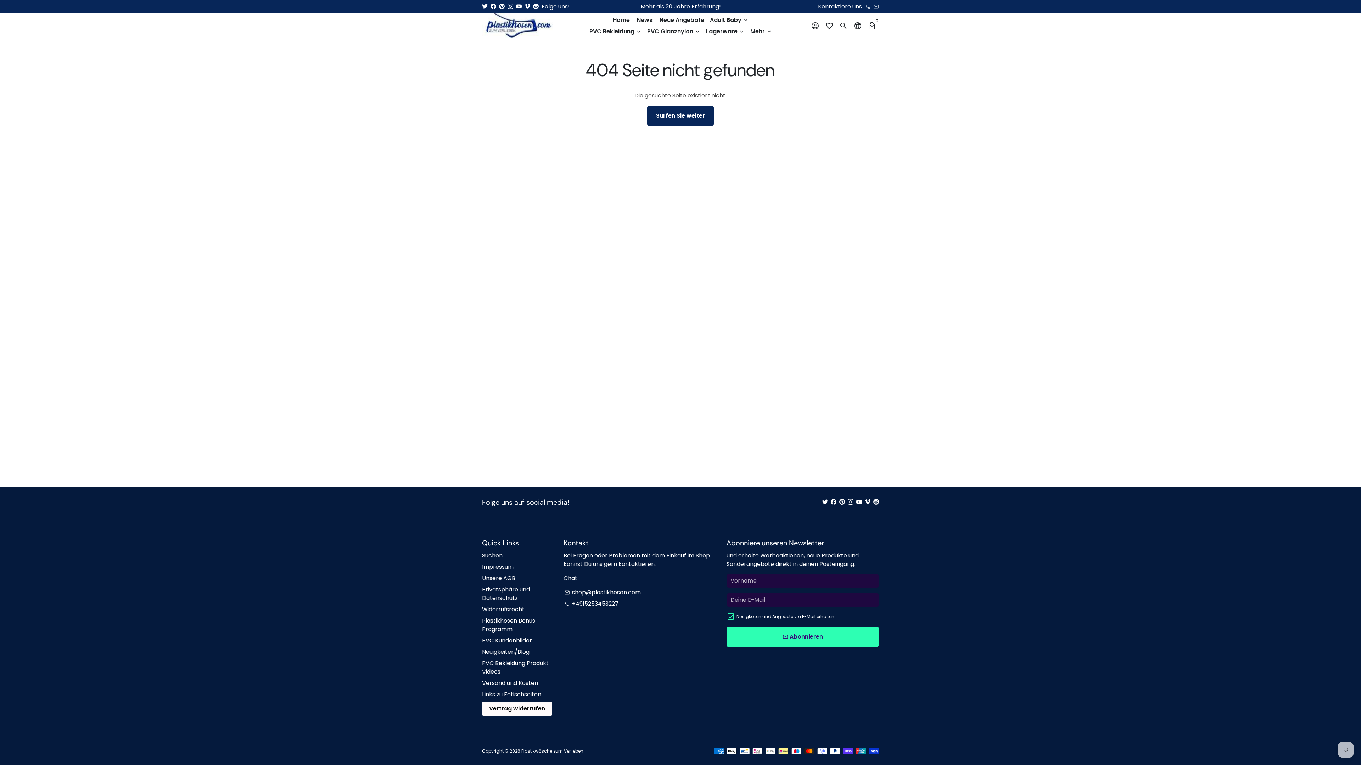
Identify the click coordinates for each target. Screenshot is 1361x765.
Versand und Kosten (510, 683)
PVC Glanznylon (673, 31)
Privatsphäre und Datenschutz (506, 593)
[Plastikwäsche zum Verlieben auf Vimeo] (527, 6)
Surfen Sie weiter (680, 116)
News (645, 20)
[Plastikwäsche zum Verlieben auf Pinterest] (502, 6)
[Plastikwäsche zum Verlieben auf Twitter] (485, 6)
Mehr (761, 31)
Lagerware (725, 31)
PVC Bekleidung (615, 31)
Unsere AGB (498, 578)
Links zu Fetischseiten (511, 694)
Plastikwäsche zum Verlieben (552, 751)
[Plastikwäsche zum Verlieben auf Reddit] (536, 6)
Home (621, 20)
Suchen (492, 555)
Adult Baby (729, 20)
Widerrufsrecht (503, 609)
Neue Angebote (682, 20)
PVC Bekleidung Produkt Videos (515, 667)
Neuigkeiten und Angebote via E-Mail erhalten (785, 616)
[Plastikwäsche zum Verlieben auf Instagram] (510, 6)
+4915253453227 (591, 604)
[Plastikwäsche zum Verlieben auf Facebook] (493, 6)
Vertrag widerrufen (517, 708)
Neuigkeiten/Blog (506, 652)
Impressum (498, 567)
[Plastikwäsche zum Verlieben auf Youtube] (519, 6)
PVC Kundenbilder (507, 640)
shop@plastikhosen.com (602, 592)
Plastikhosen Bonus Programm (508, 625)
